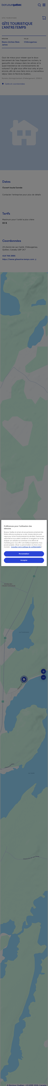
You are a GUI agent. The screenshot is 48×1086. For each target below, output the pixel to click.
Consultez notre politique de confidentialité (27, 547)
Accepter (24, 560)
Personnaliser (24, 554)
